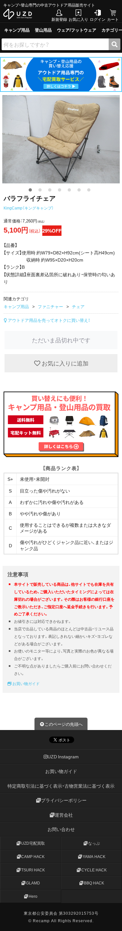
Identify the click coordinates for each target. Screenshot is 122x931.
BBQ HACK (94, 883)
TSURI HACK (33, 870)
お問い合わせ (61, 829)
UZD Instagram (63, 756)
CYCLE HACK (94, 870)
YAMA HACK (94, 856)
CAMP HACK (33, 856)
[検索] (114, 44)
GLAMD (33, 883)
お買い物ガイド (25, 683)
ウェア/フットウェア (76, 30)
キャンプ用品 (17, 30)
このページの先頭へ (64, 724)
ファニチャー (50, 306)
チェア (78, 306)
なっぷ (94, 843)
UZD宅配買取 (33, 843)
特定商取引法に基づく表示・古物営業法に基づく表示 (61, 785)
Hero (33, 896)
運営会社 (64, 814)
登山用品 (43, 30)
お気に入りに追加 (64, 363)
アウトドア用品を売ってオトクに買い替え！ (48, 320)
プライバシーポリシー (64, 800)
